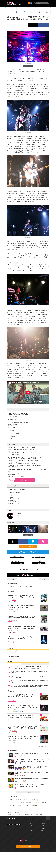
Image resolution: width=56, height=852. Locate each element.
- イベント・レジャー (33, 825)
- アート (30, 830)
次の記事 (44, 579)
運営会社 (9, 836)
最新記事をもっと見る (43, 746)
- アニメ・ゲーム (32, 828)
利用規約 (36, 836)
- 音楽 (30, 821)
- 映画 (30, 833)
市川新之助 (26, 799)
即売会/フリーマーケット (24, 805)
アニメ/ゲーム (13, 805)
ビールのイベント (13, 802)
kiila (31, 586)
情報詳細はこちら (25, 480)
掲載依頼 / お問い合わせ (24, 836)
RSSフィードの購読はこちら (28, 546)
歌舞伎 (11, 799)
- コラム (42, 828)
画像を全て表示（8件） (29, 65)
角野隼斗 (35, 805)
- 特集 (42, 830)
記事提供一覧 (15, 836)
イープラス (10, 812)
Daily (14, 664)
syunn (20, 586)
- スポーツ (31, 832)
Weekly (28, 664)
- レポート (43, 826)
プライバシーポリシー (44, 836)
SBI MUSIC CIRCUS (41, 802)
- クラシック (31, 826)
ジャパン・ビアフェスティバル (27, 802)
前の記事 (12, 579)
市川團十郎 (18, 799)
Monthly (42, 664)
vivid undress (13, 586)
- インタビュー (43, 825)
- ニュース (43, 823)
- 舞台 (30, 823)
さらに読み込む (28, 792)
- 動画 (42, 821)
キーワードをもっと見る (42, 808)
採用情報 (31, 836)
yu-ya (26, 586)
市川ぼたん (34, 799)
